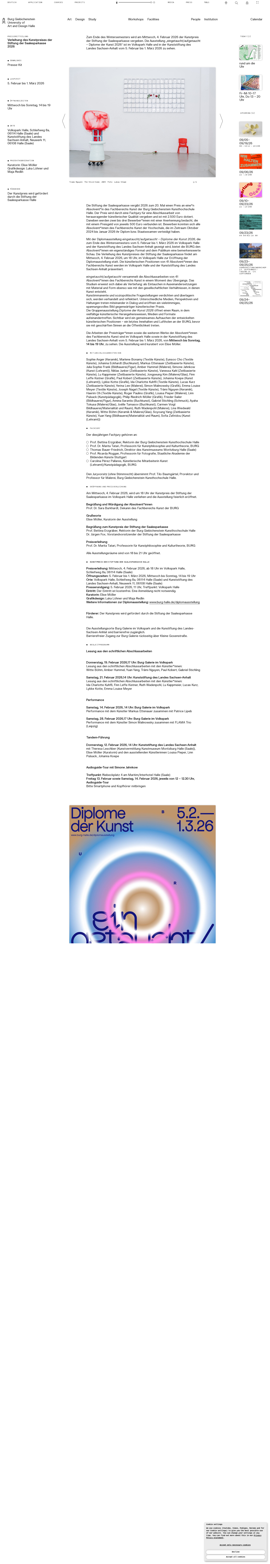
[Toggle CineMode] (257, 2)
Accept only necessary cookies (235, 1545)
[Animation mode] (154, 2)
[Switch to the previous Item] (64, 121)
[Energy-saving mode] (117, 2)
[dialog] (235, 1541)
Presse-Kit (15, 65)
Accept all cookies (235, 1557)
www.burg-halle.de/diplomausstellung (174, 602)
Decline (236, 1552)
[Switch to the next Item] (221, 121)
